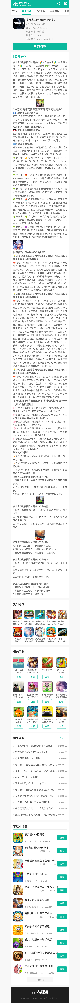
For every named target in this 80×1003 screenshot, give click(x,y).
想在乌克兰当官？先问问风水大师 (31, 752)
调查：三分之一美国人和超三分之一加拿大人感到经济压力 (36, 770)
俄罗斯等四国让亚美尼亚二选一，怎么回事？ (36, 764)
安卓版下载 (40, 46)
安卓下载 (26, 11)
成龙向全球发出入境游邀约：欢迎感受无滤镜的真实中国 (36, 814)
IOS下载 (40, 11)
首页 (14, 11)
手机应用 (54, 11)
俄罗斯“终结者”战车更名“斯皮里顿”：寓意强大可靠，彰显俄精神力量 (36, 789)
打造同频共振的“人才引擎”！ (29, 758)
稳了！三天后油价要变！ (27, 777)
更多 (61, 738)
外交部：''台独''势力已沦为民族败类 (32, 802)
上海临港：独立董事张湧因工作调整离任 (35, 745)
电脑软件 (69, 11)
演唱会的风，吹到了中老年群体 (30, 783)
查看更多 (40, 979)
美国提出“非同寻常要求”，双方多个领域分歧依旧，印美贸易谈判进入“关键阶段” (36, 795)
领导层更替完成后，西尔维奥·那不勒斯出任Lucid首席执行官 (36, 808)
